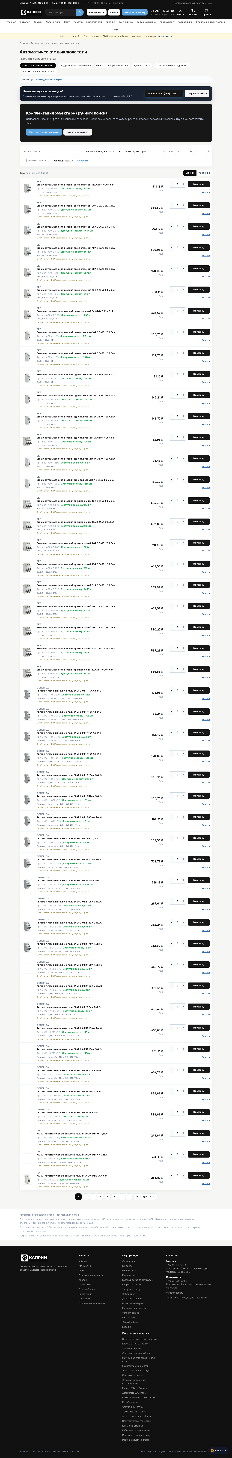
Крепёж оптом (130, 1402)
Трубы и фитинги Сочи (134, 1411)
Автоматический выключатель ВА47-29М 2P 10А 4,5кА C (69, 859)
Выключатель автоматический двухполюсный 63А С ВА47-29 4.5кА (76, 290)
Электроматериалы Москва (137, 1416)
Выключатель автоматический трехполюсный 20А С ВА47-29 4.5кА (76, 543)
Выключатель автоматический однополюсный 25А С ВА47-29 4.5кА (76, 395)
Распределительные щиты (49, 79)
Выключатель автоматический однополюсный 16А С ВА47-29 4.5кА (76, 353)
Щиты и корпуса (142, 65)
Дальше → (149, 1196)
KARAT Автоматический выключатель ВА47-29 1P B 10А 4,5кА (72, 1133)
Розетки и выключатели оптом (138, 1397)
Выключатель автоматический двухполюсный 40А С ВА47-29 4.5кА (76, 248)
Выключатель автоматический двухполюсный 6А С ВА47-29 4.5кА (75, 311)
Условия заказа (130, 1312)
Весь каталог (129, 1270)
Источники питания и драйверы (172, 65)
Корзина (126, 1326)
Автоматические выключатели (38, 65)
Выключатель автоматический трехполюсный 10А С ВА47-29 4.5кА (76, 501)
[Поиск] (80, 12)
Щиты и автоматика (132, 1425)
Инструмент (167, 21)
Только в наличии (37, 160)
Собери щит (128, 1293)
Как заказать (96, 12)
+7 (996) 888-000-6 (176, 1280)
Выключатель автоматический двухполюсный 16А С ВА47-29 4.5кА (75, 184)
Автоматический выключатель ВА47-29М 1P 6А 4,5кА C (68, 838)
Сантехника (126, 21)
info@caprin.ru (175, 1292)
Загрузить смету (197, 93)
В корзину (198, 184)
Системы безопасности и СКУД (38, 71)
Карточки (204, 172)
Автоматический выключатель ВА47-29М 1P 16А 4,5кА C (69, 754)
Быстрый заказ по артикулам (137, 1279)
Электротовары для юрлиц (136, 1420)
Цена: (171, 151)
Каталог (25, 21)
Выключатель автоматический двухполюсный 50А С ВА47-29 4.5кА (76, 269)
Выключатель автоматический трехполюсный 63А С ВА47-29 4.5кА (76, 648)
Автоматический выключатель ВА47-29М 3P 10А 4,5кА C (69, 1028)
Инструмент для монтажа (136, 1434)
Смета (114, 12)
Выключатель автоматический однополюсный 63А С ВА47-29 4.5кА (76, 458)
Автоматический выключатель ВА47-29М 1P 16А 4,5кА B (69, 733)
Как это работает (78, 132)
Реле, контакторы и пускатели (112, 65)
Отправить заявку (134, 12)
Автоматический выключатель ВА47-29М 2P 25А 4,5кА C (69, 901)
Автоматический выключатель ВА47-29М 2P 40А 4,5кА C (69, 943)
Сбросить (83, 160)
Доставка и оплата (132, 1298)
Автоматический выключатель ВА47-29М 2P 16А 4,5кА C (69, 880)
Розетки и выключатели (88, 21)
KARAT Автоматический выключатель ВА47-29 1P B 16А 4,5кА (72, 1154)
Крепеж (83, 1279)
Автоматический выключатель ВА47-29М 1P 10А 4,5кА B (69, 690)
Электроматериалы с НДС (136, 1370)
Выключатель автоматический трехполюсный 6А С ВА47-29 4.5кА (75, 669)
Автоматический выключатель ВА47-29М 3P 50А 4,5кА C (69, 1091)
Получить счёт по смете (44, 132)
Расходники (185, 21)
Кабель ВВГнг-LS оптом (134, 1388)
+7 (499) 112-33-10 (161, 11)
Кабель (38, 21)
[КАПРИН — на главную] (31, 12)
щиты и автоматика (136, 1235)
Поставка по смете (132, 1375)
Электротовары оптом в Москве (139, 1339)
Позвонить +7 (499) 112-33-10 (164, 93)
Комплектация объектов (135, 1365)
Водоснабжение (146, 21)
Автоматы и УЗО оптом (134, 1392)
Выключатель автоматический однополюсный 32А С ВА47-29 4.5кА (76, 416)
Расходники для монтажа (135, 1439)
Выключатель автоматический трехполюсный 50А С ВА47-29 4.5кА (76, 627)
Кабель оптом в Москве (135, 1343)
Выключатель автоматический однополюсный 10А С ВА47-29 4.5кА (76, 332)
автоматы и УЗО (115, 1235)
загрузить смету (29, 1235)
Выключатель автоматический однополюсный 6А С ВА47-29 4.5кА (75, 480)
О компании (128, 1261)
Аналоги (206, 192)
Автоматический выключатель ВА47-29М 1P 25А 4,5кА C (69, 775)
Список (190, 172)
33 (136, 1196)
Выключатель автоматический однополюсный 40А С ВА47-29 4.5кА (76, 437)
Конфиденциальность (134, 1308)
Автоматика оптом (132, 1348)
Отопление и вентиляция (211, 21)
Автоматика (53, 21)
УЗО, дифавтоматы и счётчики (75, 65)
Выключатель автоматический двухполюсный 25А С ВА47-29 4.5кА (76, 226)
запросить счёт (48, 1235)
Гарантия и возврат (132, 1303)
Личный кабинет (131, 1322)
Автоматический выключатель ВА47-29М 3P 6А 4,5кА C (69, 1112)
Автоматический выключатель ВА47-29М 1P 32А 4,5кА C (69, 796)
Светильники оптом (132, 1406)
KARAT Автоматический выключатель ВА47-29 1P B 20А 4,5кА (72, 1175)
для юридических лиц (93, 1235)
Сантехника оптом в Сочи (136, 1353)
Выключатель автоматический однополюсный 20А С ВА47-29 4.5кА (76, 374)
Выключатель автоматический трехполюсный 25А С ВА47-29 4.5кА (76, 564)
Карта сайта (128, 1317)
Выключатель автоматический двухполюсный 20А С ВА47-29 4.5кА (76, 205)
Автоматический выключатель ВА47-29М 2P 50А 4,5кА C (69, 965)
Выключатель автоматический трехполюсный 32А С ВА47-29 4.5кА (76, 585)
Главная (11, 21)
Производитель (61, 160)
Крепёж (110, 21)
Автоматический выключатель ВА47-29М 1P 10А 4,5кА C (69, 711)
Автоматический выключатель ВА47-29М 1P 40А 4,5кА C (69, 817)
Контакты (127, 1265)
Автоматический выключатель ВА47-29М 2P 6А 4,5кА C (69, 1007)
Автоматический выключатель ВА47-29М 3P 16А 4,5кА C (69, 1049)
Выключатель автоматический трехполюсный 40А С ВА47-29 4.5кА (76, 606)
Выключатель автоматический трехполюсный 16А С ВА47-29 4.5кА (75, 522)
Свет (67, 21)
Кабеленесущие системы (136, 1430)
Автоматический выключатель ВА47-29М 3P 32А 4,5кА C (69, 1070)
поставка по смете (69, 1235)
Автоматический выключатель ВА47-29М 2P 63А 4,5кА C (69, 986)
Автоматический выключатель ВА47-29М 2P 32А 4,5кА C (69, 922)
